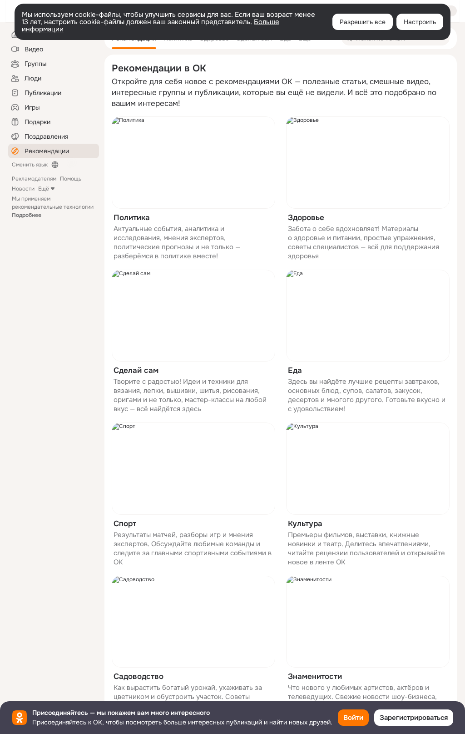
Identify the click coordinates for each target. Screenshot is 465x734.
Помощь (70, 178)
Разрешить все (363, 22)
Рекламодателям (34, 178)
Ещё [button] (43, 188)
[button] (193, 188)
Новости (23, 188)
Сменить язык (30, 164)
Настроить (420, 22)
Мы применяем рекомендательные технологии (53, 207)
